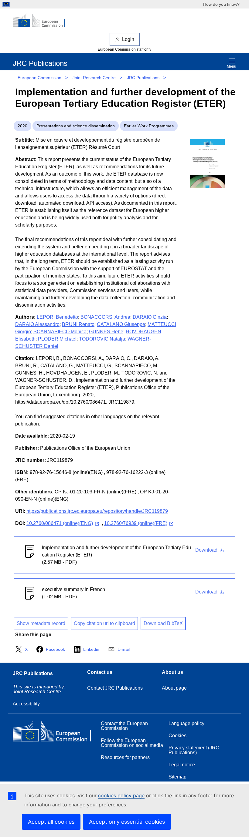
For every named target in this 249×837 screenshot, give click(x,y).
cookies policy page (121, 795)
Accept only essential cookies (127, 822)
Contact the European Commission (124, 726)
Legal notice (182, 764)
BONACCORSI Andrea (105, 317)
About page (174, 688)
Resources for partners (125, 757)
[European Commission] (42, 20)
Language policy (186, 723)
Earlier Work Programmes (149, 125)
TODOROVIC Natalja (102, 338)
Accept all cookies (51, 822)
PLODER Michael (57, 338)
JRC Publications (143, 77)
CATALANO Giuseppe (121, 324)
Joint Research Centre (94, 77)
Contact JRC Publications (115, 688)
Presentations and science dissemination (75, 125)
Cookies (177, 735)
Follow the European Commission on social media (132, 743)
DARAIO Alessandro (37, 324)
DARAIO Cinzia (150, 317)
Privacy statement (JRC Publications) (194, 750)
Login (128, 39)
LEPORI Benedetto (57, 317)
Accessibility (26, 703)
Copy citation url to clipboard (104, 623)
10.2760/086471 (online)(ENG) (59, 523)
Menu (231, 66)
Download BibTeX (163, 623)
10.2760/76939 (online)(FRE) (135, 523)
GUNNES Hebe (106, 331)
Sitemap (177, 776)
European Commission (39, 77)
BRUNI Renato (78, 324)
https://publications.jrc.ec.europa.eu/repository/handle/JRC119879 (97, 511)
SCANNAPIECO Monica (60, 331)
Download (207, 550)
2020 (22, 125)
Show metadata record (41, 623)
